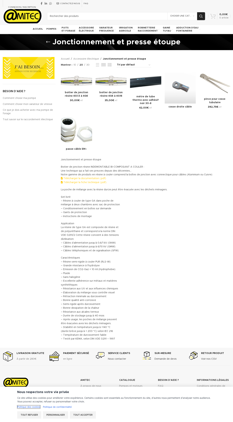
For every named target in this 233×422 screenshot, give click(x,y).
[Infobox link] (23, 356)
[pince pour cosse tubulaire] (214, 84)
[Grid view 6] (103, 65)
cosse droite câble (180, 107)
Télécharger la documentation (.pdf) (84, 178)
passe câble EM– (76, 149)
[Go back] (48, 42)
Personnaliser (55, 414)
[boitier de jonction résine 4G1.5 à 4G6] (76, 81)
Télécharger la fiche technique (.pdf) (84, 182)
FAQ (160, 386)
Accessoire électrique (86, 59)
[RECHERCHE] (201, 16)
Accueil (65, 59)
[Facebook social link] (41, 3)
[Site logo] (22, 16)
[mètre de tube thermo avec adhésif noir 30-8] (145, 83)
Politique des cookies (28, 406)
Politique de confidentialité (57, 406)
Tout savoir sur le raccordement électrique (28, 119)
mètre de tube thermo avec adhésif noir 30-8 (145, 100)
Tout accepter (82, 414)
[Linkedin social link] (46, 3)
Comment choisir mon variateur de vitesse (27, 104)
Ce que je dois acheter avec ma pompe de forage (28, 112)
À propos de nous (90, 386)
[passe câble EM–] (76, 130)
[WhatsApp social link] (50, 3)
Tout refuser (29, 414)
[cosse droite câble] (180, 88)
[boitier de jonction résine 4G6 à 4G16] (111, 81)
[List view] (97, 65)
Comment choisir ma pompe (19, 98)
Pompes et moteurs (130, 386)
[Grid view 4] (109, 65)
